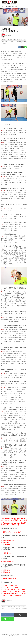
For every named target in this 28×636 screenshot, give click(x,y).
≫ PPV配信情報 (5, 544)
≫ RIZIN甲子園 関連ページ (8, 578)
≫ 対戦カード (5, 542)
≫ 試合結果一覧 (5, 572)
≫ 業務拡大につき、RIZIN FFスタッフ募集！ (14, 591)
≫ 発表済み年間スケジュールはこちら (12, 532)
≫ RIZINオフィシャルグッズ (9, 585)
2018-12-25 (8, 35)
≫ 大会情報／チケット (7, 540)
